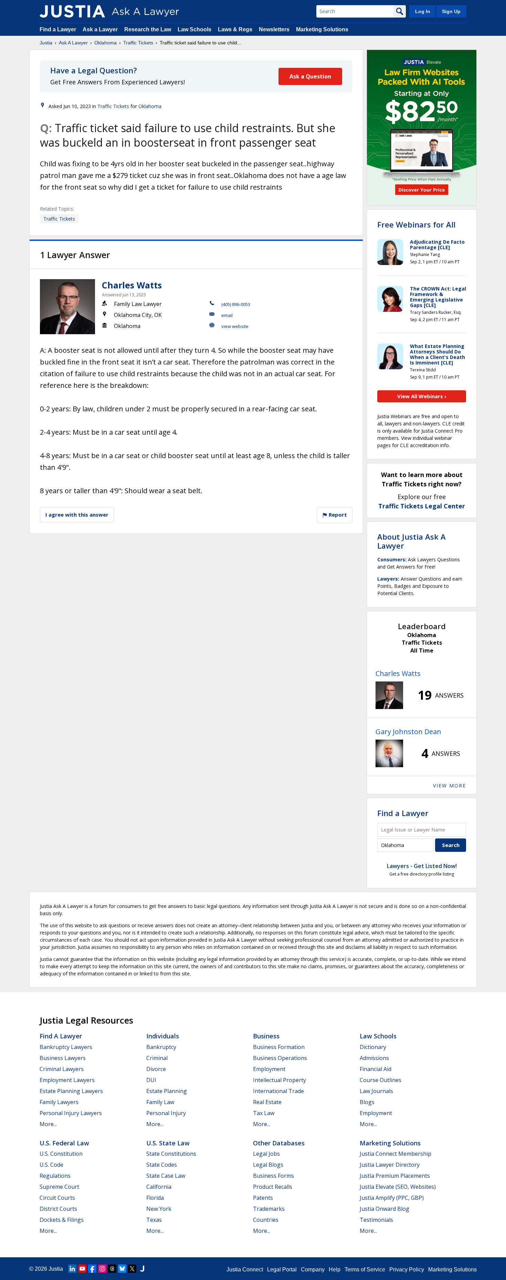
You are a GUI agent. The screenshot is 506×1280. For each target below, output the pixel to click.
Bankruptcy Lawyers (66, 1047)
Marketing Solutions (322, 29)
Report (337, 514)
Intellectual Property (279, 1080)
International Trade (278, 1091)
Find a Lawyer (58, 29)
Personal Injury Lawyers (71, 1113)
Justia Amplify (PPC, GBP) (392, 1198)
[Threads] (112, 1269)
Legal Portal (282, 1269)
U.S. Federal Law (64, 1143)
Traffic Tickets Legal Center (421, 506)
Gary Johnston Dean (408, 731)
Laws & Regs (235, 29)
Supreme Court (59, 1187)
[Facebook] (92, 1269)
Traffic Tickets (138, 42)
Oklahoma (105, 42)
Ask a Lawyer (101, 29)
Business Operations (280, 1058)
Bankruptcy (161, 1047)
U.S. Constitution (61, 1153)
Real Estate (267, 1102)
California (158, 1187)
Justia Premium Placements (395, 1175)
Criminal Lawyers (62, 1069)
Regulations (55, 1175)
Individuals (162, 1036)
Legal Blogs (268, 1164)
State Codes (161, 1164)
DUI (151, 1080)
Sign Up (451, 11)
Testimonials (376, 1220)
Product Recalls (272, 1187)
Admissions (374, 1058)
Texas (154, 1220)
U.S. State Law (168, 1143)
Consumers (391, 559)
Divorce (156, 1069)
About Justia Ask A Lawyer (411, 541)
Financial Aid (375, 1069)
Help (334, 1269)
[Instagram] (102, 1269)
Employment (269, 1069)
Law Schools (194, 29)
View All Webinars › (421, 396)
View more (449, 785)
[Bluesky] (122, 1269)
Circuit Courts (57, 1198)
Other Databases (279, 1143)
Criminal (157, 1058)
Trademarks (269, 1209)
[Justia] (72, 11)
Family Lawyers (59, 1102)
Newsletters (274, 29)
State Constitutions (171, 1153)
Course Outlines (380, 1080)
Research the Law (147, 29)
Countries (265, 1220)
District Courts (58, 1209)
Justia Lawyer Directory (390, 1164)
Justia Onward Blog (384, 1209)
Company (313, 1269)
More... (48, 1124)
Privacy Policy (406, 1269)
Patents (263, 1198)
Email (227, 315)
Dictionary (373, 1047)
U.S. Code (51, 1164)
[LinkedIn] (72, 1269)
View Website (235, 326)
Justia (46, 42)
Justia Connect (244, 1269)
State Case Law (165, 1175)
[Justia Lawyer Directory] (142, 1269)
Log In (422, 11)
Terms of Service (365, 1269)
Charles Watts (132, 285)
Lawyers (387, 578)
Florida (155, 1198)
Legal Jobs (266, 1153)
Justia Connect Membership (395, 1153)
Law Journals (376, 1091)
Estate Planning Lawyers (71, 1091)
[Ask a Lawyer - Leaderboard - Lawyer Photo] (389, 695)
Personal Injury (166, 1113)
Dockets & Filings (62, 1220)
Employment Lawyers (67, 1080)
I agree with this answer (76, 514)
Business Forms (273, 1175)
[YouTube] (82, 1269)
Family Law (160, 1102)
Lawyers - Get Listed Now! (422, 866)
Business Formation (279, 1047)
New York (158, 1209)
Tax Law (263, 1113)
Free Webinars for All (416, 224)
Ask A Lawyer (73, 42)
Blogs (367, 1102)
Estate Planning (166, 1091)
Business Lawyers (63, 1058)
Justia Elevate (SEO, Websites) (398, 1187)
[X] (132, 1269)
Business (266, 1036)
